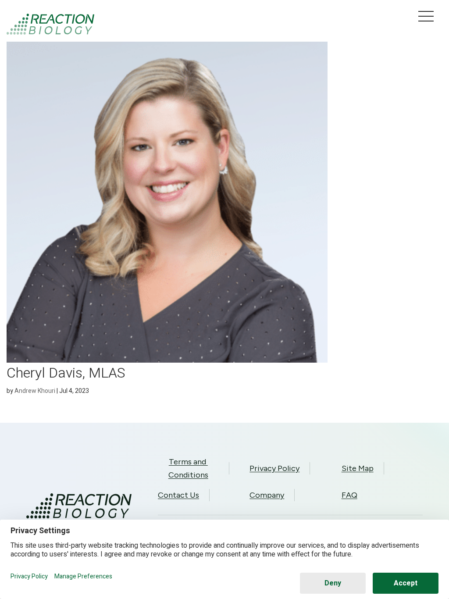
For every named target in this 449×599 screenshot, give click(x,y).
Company (266, 495)
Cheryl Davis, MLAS (66, 373)
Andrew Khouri (34, 391)
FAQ (349, 495)
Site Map (358, 468)
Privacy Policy (274, 468)
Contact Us (178, 495)
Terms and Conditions (188, 468)
